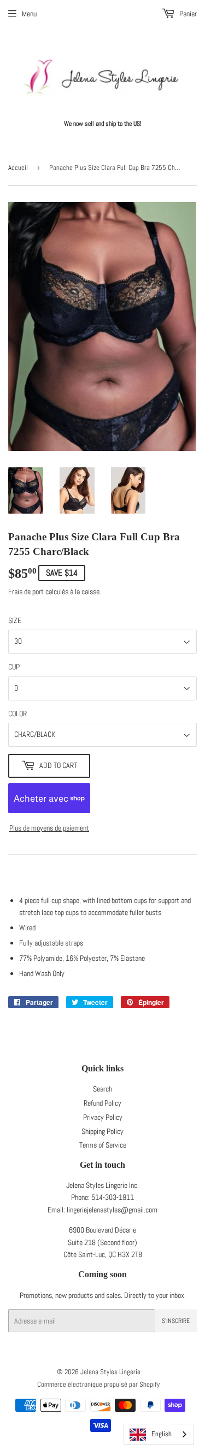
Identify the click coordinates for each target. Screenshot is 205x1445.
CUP (14, 667)
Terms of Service (102, 1145)
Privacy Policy (102, 1117)
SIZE (14, 620)
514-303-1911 (112, 1197)
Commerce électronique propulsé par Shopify (98, 1384)
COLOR (17, 713)
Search (102, 1089)
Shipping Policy (102, 1131)
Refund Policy (102, 1103)
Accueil (18, 167)
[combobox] (159, 1434)
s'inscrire (176, 1320)
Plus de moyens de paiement (49, 828)
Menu (29, 14)
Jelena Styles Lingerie (110, 1371)
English (161, 1433)
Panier (187, 14)
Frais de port (26, 591)
